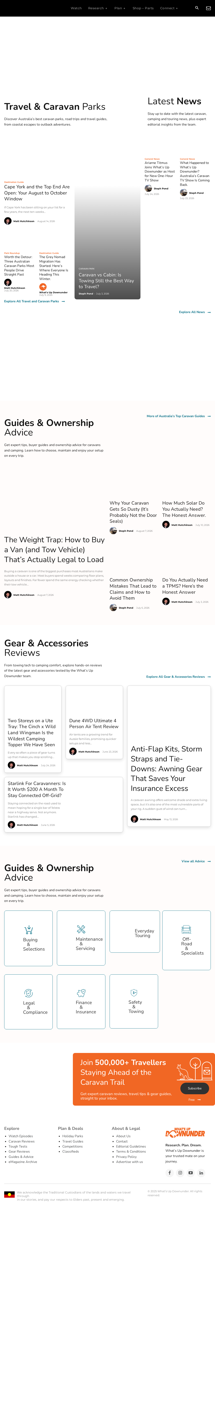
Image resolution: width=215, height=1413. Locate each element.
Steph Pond (161, 188)
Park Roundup (12, 253)
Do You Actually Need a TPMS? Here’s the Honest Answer (185, 586)
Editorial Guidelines (131, 1146)
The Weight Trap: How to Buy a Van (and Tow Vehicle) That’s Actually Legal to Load (54, 550)
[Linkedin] (201, 1173)
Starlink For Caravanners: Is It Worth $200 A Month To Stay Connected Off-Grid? (37, 789)
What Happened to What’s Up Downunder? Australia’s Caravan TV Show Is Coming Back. (195, 174)
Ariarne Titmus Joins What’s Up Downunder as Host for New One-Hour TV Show (160, 172)
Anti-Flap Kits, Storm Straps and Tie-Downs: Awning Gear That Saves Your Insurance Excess (166, 769)
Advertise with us (129, 1162)
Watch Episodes (21, 1136)
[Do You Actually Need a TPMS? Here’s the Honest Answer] (186, 558)
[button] (197, 8)
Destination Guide (14, 182)
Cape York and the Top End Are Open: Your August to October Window (37, 193)
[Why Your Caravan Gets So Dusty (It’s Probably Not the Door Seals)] (134, 481)
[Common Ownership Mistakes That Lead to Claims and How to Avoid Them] (134, 558)
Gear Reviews (19, 1151)
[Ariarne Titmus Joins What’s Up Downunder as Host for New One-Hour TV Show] (160, 144)
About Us (123, 1136)
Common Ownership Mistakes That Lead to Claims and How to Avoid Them (133, 589)
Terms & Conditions (131, 1151)
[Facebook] (169, 1173)
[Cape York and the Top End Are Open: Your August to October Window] (37, 156)
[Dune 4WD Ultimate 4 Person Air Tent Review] (94, 700)
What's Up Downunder (53, 292)
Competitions (72, 1146)
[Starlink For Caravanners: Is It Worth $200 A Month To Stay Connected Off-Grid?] (96, 794)
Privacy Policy (126, 1157)
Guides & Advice (21, 1157)
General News (152, 159)
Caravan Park (86, 268)
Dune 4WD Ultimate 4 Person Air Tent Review (94, 724)
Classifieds (70, 1151)
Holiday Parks (72, 1136)
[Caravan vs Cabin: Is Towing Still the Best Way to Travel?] (108, 216)
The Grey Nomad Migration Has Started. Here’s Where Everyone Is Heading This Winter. (53, 268)
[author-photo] (8, 221)
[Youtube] (190, 1173)
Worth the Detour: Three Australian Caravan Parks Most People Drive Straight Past (19, 266)
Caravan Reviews (22, 1141)
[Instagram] (180, 1173)
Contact (122, 1141)
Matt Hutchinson (23, 221)
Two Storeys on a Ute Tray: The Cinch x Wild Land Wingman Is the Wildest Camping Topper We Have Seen (32, 733)
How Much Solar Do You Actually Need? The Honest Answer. (184, 509)
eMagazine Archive (23, 1162)
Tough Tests (18, 1146)
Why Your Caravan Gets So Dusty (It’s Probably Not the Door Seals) (133, 512)
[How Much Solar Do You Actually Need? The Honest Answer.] (186, 481)
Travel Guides (72, 1141)
